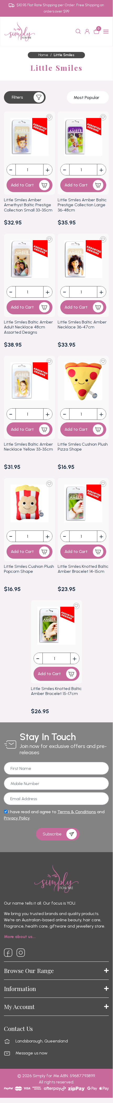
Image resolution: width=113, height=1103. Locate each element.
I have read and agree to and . (54, 815)
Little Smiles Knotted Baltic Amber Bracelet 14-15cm (83, 569)
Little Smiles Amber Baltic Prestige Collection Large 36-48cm (82, 204)
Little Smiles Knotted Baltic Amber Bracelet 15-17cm (56, 691)
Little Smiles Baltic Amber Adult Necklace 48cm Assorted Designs (28, 327)
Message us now (31, 1053)
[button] (25, 97)
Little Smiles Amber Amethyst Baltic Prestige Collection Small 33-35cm (28, 204)
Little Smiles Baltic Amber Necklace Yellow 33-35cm (28, 447)
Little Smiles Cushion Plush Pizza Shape (83, 447)
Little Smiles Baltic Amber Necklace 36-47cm (82, 324)
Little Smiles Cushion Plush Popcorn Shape (29, 569)
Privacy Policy (17, 818)
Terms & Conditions (76, 811)
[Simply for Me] (19, 31)
